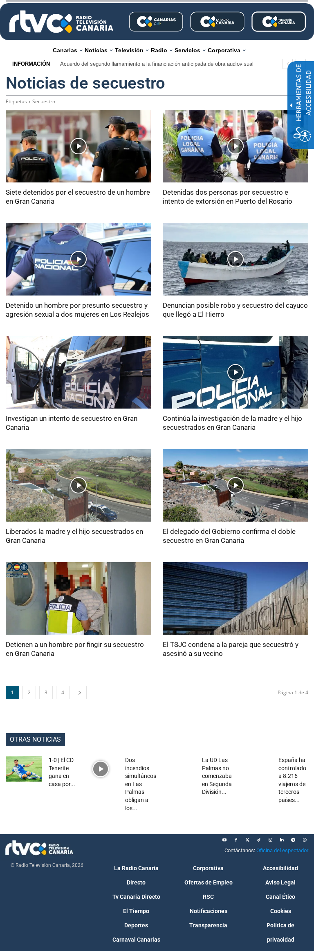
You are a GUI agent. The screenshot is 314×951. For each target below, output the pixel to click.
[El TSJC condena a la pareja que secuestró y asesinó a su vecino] (235, 598)
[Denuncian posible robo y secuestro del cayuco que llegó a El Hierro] (235, 259)
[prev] (288, 64)
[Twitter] (247, 840)
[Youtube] (224, 840)
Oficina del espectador (282, 850)
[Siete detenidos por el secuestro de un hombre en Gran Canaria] (78, 146)
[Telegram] (293, 840)
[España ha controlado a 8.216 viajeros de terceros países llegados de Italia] (254, 769)
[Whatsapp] (304, 840)
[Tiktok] (258, 840)
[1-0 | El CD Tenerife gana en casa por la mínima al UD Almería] (24, 769)
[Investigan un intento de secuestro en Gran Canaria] (78, 372)
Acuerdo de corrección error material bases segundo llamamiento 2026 (143, 64)
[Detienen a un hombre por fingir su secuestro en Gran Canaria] (78, 598)
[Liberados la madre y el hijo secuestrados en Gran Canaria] (78, 485)
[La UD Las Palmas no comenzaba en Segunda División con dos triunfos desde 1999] (177, 769)
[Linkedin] (281, 840)
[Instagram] (270, 840)
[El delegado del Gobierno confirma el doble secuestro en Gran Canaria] (235, 485)
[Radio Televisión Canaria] (61, 21)
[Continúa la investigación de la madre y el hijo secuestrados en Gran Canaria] (235, 372)
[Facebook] (236, 840)
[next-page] (80, 692)
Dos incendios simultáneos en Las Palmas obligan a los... (140, 784)
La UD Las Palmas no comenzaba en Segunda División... (217, 776)
